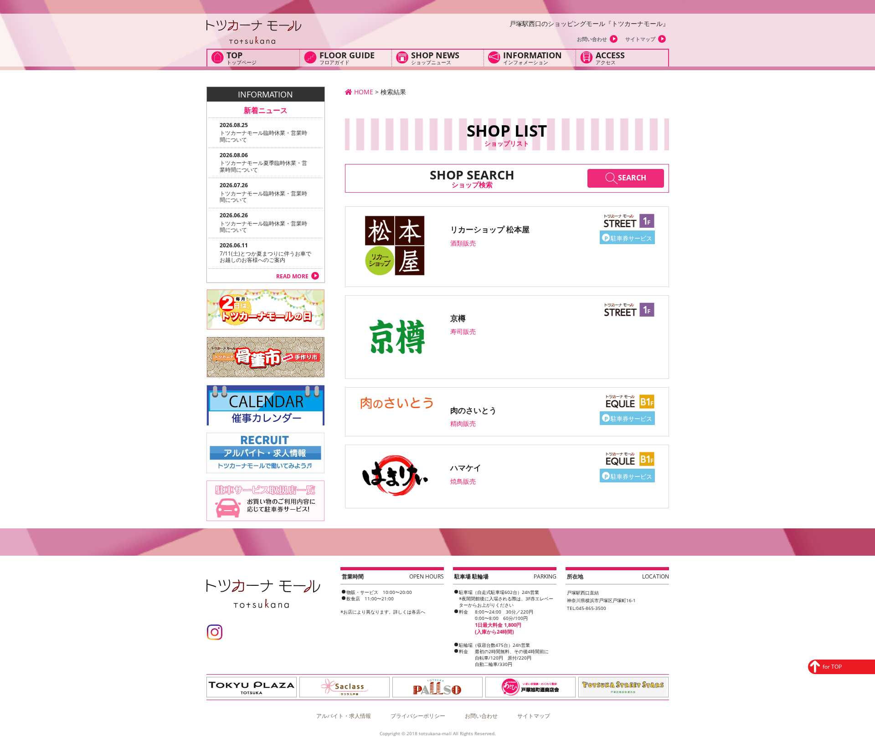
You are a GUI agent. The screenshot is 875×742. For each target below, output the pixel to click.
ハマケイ (465, 467)
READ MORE (292, 276)
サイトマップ (640, 39)
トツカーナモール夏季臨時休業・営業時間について (263, 166)
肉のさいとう (473, 410)
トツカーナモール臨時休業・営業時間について (263, 136)
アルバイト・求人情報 (343, 716)
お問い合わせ (592, 39)
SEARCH (632, 178)
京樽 (458, 318)
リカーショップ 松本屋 (490, 229)
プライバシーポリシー (418, 716)
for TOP (832, 666)
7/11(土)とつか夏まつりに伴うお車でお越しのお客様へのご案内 (265, 257)
